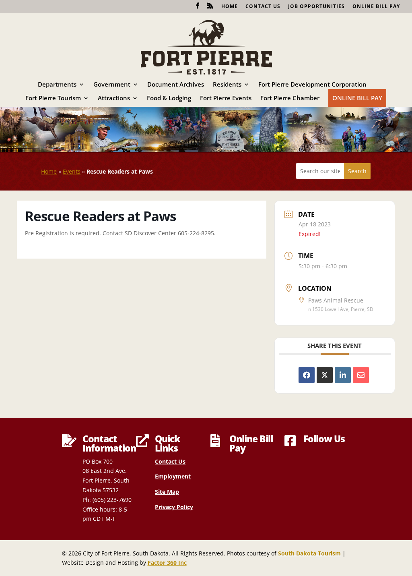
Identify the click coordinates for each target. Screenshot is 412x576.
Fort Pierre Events (225, 98)
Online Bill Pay (376, 7)
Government (111, 84)
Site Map (167, 491)
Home (229, 7)
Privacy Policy (174, 507)
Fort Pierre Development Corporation (312, 84)
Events (71, 171)
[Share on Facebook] (307, 375)
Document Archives (175, 84)
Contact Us (262, 7)
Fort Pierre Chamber (289, 98)
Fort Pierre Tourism (53, 98)
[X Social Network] (325, 375)
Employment (173, 476)
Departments (57, 84)
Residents (227, 84)
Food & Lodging (169, 98)
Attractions (114, 98)
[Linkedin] (343, 375)
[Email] (361, 375)
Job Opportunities (316, 7)
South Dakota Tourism (309, 553)
